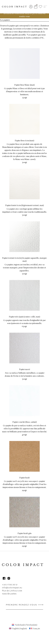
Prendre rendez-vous (21, 604)
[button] (40, 6)
